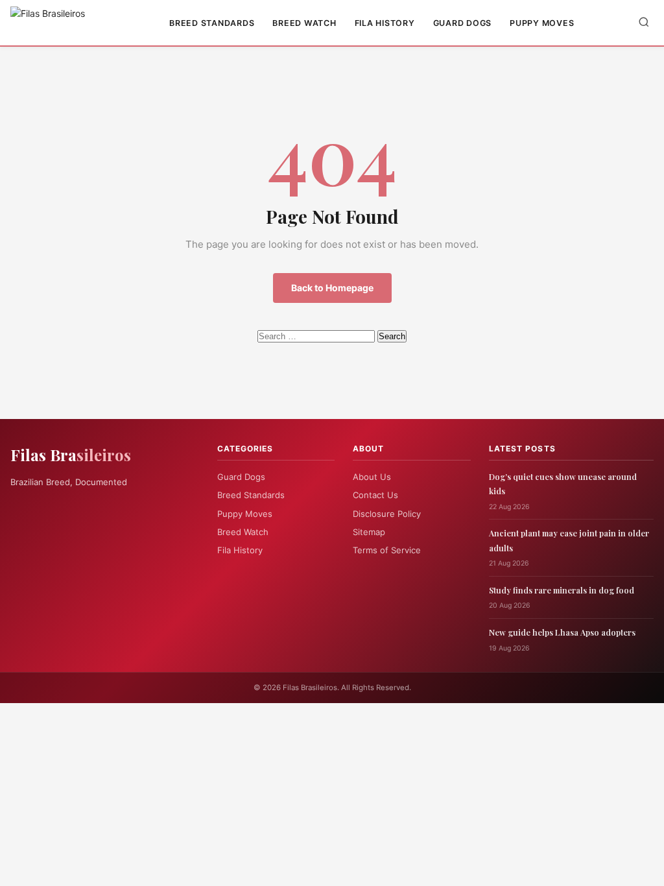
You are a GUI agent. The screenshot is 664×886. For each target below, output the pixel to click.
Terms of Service (387, 550)
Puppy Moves (542, 23)
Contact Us (375, 495)
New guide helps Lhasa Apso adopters (562, 632)
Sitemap (369, 532)
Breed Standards (211, 23)
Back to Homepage (332, 287)
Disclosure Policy (387, 514)
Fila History (385, 23)
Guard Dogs (462, 23)
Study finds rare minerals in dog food (561, 589)
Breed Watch (304, 23)
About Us (372, 477)
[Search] (644, 23)
